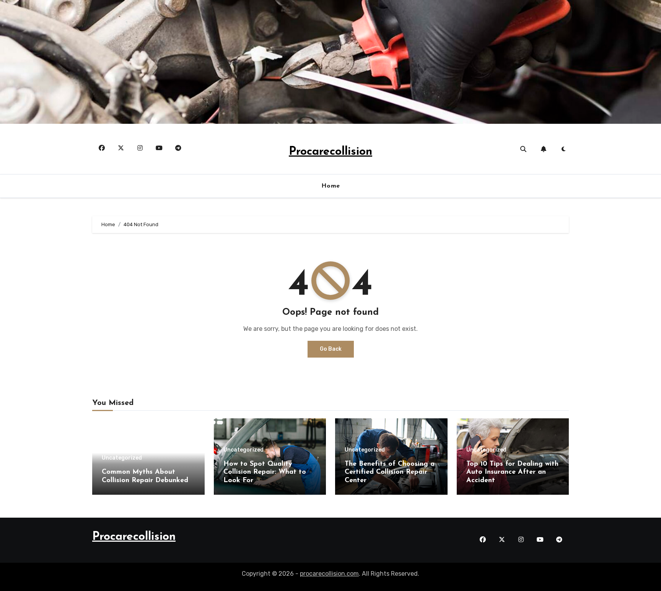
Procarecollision (330, 152)
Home (330, 186)
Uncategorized (122, 458)
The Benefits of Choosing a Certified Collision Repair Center (390, 472)
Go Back (331, 349)
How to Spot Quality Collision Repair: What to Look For (264, 472)
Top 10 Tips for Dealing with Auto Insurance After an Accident (512, 472)
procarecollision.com (329, 573)
